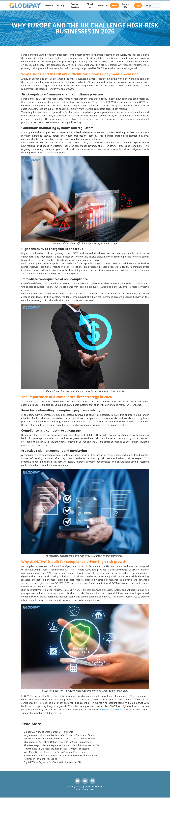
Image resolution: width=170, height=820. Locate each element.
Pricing (60, 5)
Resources (103, 5)
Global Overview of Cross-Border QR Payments (48, 731)
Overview (48, 5)
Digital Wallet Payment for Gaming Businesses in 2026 (52, 762)
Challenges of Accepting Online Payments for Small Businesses (57, 741)
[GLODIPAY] (25, 5)
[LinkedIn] (92, 781)
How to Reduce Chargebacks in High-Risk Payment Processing (56, 748)
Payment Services (74, 5)
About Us (90, 5)
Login (138, 5)
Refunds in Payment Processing (40, 758)
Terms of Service (93, 786)
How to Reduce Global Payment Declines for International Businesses (60, 755)
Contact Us (125, 5)
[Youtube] (85, 781)
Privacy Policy (75, 786)
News (114, 5)
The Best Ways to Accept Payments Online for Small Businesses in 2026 (61, 745)
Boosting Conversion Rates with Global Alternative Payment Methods (60, 738)
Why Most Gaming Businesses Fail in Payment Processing (54, 752)
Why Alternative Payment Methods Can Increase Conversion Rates (59, 735)
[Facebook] (78, 781)
